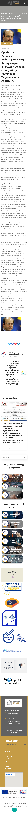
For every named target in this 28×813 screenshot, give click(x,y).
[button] (24, 3)
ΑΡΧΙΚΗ (3, 13)
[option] (14, 426)
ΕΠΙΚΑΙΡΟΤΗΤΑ (11, 13)
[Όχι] (26, 806)
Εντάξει (14, 809)
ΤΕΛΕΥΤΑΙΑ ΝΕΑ (22, 13)
